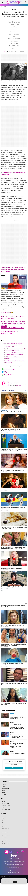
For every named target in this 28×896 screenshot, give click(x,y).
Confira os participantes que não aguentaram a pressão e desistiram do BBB (17, 736)
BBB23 (5, 6)
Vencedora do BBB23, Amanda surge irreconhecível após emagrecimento (14, 353)
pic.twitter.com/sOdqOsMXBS (12, 328)
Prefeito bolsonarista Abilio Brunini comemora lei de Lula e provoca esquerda (17, 717)
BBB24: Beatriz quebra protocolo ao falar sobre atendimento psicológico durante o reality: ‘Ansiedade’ (17, 726)
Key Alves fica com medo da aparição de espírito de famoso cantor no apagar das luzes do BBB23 (13, 269)
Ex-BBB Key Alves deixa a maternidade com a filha (14, 357)
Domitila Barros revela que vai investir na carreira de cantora (17, 754)
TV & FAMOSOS (4, 781)
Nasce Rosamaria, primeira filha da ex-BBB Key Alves (14, 361)
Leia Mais (10, 881)
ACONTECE (3, 813)
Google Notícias (8, 375)
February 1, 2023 (7, 333)
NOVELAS (3, 798)
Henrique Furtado (10, 51)
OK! (15, 881)
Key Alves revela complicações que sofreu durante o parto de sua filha (15, 349)
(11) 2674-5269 (14, 874)
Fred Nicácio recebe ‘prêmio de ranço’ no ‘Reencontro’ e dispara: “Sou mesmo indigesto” (17, 745)
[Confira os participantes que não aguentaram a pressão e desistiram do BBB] (5, 734)
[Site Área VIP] (14, 2)
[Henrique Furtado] (5, 51)
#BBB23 (4, 326)
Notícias (12, 713)
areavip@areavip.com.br (13, 872)
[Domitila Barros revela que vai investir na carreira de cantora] (5, 752)
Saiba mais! (18, 385)
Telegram (6, 372)
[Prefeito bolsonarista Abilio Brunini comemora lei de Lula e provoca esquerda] (5, 715)
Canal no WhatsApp (9, 369)
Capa (2, 6)
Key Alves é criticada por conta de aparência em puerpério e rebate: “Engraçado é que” (13, 345)
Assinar (14, 767)
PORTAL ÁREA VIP (4, 832)
